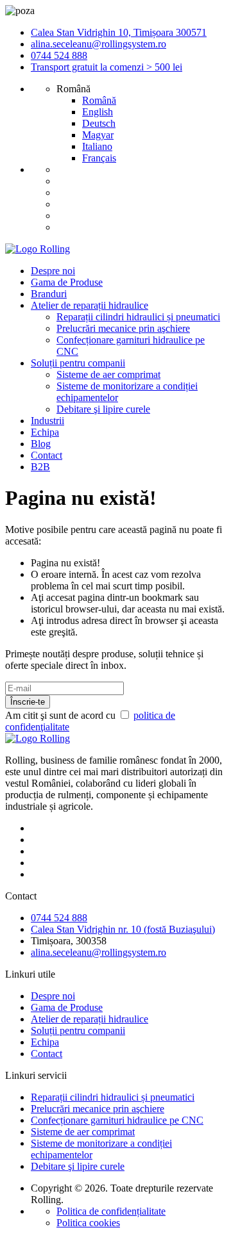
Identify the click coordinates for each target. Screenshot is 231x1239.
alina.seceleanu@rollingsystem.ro (98, 43)
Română (99, 100)
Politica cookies (88, 1222)
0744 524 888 (59, 55)
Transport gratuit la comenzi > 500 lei (106, 67)
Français (99, 157)
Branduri (49, 293)
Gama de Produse (67, 282)
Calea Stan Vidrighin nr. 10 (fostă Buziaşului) (123, 929)
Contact (46, 455)
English (97, 111)
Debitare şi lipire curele (103, 409)
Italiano (97, 146)
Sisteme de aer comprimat (108, 374)
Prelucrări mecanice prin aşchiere (123, 328)
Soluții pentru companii (78, 362)
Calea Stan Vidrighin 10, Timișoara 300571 (119, 32)
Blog (41, 443)
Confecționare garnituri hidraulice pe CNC (117, 1120)
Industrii (47, 420)
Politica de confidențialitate (111, 1211)
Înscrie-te (27, 702)
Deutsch (99, 123)
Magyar (98, 134)
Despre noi (53, 270)
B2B (40, 466)
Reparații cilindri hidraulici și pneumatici (138, 316)
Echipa (45, 432)
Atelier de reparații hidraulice (89, 305)
